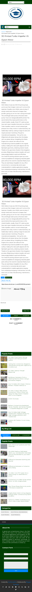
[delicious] (16, 589)
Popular (16, 435)
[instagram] (28, 587)
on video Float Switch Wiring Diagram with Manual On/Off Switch (17, 359)
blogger (5, 315)
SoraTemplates (12, 582)
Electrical (8, 31)
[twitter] (6, 587)
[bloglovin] (16, 587)
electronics (15, 514)
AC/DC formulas (13, 398)
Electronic (5, 514)
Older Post (26, 310)
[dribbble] (19, 587)
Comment (26, 435)
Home (3, 31)
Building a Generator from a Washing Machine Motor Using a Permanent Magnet (18, 379)
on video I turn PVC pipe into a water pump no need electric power (18, 474)
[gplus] (9, 587)
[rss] (22, 587)
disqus (16, 315)
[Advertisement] (16, 61)
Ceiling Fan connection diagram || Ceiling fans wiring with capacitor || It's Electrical (19, 365)
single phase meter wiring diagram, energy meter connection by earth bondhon (19, 494)
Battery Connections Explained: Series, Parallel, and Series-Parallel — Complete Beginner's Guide (19, 407)
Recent (6, 435)
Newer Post (5, 310)
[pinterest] (12, 587)
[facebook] (3, 587)
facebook (26, 315)
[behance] (25, 587)
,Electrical (19, 44)
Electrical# (8, 277)
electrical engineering (19, 512)
